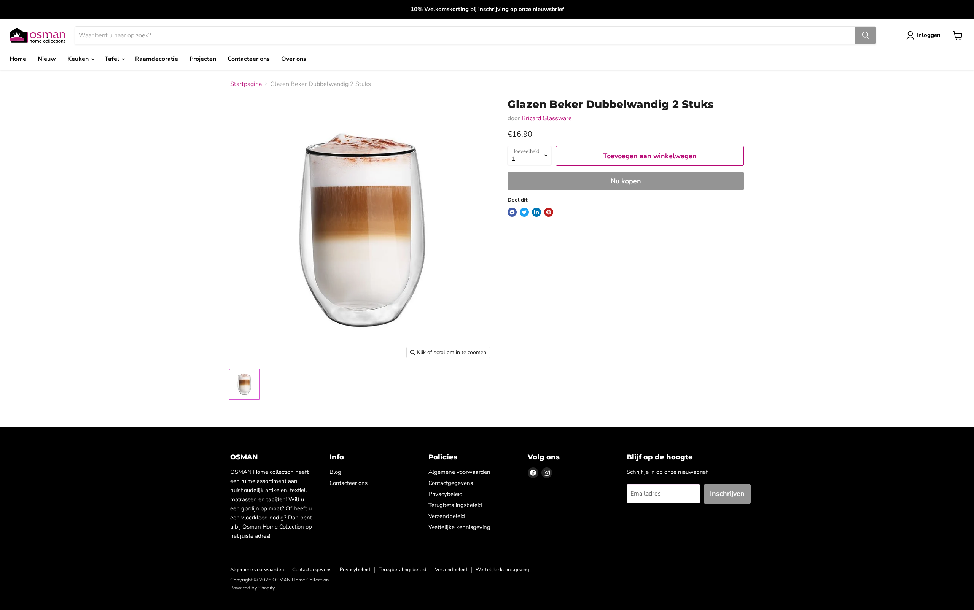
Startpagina (246, 84)
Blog (335, 472)
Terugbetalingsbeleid (455, 505)
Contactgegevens (450, 483)
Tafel (113, 59)
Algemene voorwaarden (459, 472)
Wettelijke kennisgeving (459, 527)
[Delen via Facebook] (512, 212)
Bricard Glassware (547, 118)
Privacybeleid (445, 494)
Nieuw (47, 59)
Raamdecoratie (156, 59)
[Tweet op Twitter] (524, 212)
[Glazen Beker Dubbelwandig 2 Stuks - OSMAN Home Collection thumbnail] (244, 384)
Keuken (78, 59)
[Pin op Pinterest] (548, 212)
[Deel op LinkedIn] (536, 212)
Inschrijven (727, 493)
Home (18, 59)
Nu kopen (626, 181)
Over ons (293, 59)
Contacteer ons (249, 59)
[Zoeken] (865, 35)
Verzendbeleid (446, 516)
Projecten (202, 59)
